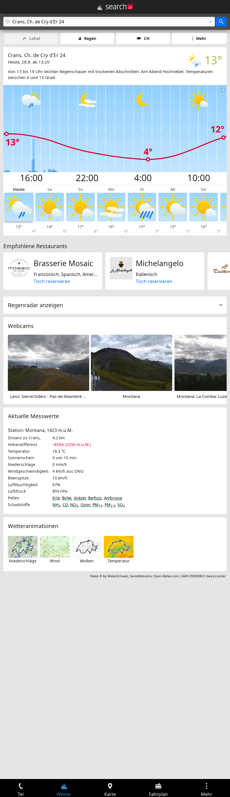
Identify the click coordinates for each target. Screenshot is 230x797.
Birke (67, 498)
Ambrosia (113, 498)
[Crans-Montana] (131, 362)
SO (121, 504)
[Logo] (119, 7)
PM (97, 504)
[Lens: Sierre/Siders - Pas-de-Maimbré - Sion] (48, 362)
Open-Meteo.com (166, 576)
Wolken (87, 560)
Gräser (80, 498)
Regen (90, 38)
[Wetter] (99, 7)
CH (147, 38)
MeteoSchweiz (117, 576)
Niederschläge (22, 560)
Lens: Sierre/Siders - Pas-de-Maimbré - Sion (52, 396)
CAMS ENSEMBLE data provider (203, 576)
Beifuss (95, 498)
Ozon (85, 504)
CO (65, 504)
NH (56, 504)
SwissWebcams (140, 576)
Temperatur (119, 560)
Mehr (201, 38)
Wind (55, 560)
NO (74, 504)
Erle (56, 498)
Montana (131, 396)
